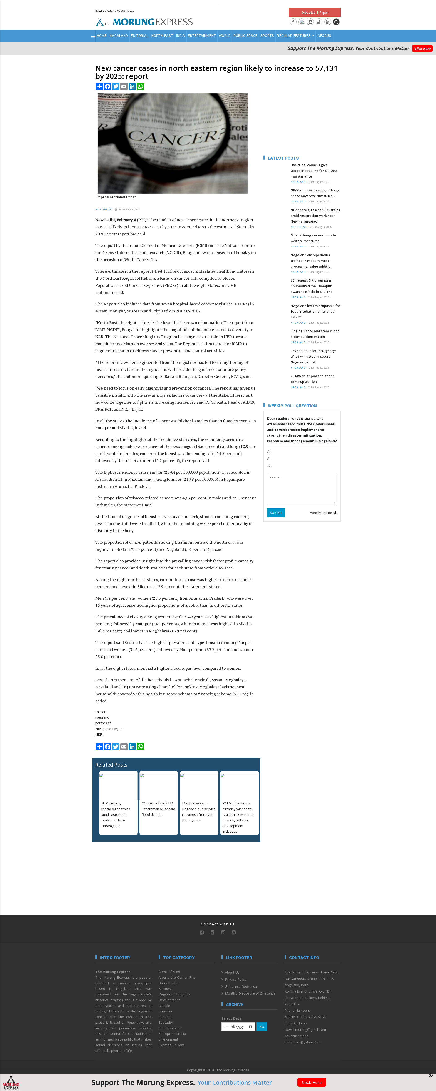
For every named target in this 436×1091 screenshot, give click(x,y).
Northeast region (108, 728)
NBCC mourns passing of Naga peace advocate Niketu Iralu (315, 193)
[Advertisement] (75, 560)
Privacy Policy (235, 979)
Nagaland (119, 36)
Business (166, 988)
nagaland (102, 717)
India (180, 36)
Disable (164, 1005)
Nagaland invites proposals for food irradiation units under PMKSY (315, 311)
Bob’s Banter (169, 983)
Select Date (231, 1018)
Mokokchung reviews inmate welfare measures (313, 238)
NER (98, 734)
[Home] (144, 21)
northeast (103, 723)
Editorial (140, 36)
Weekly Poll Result (323, 512)
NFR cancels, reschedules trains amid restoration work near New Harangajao (115, 814)
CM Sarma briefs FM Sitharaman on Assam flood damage (158, 809)
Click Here (422, 48)
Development (169, 1000)
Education (166, 1022)
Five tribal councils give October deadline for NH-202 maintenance (314, 170)
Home (102, 36)
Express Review (171, 1045)
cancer (100, 711)
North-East (162, 36)
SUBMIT (276, 512)
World (225, 36)
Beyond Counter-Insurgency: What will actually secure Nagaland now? (313, 356)
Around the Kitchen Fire (177, 977)
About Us (232, 972)
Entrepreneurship (172, 1033)
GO (261, 1026)
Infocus (324, 36)
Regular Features (294, 36)
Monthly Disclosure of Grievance (250, 993)
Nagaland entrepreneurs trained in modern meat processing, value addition (311, 261)
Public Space (246, 36)
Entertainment (202, 36)
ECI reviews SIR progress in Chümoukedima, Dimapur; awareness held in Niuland (311, 286)
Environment (168, 1039)
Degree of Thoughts (175, 994)
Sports (267, 36)
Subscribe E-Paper (314, 12)
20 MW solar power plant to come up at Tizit (313, 379)
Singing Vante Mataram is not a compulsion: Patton (315, 334)
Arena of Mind (169, 971)
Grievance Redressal (241, 986)
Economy (166, 1011)
